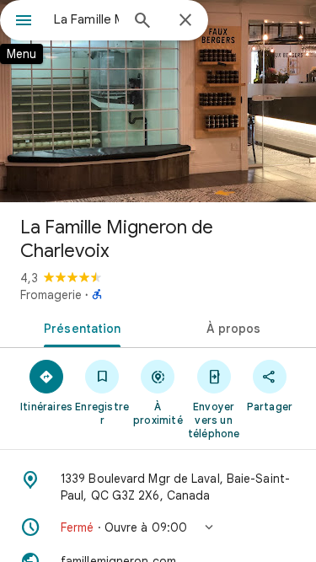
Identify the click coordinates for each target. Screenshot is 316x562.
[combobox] (86, 19)
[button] (158, 527)
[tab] (79, 327)
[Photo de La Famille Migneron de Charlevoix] (158, 101)
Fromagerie (51, 294)
